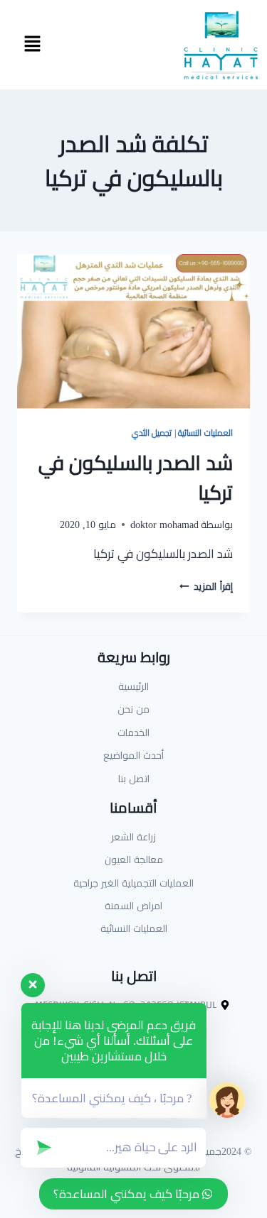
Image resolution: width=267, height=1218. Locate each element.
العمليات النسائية (205, 432)
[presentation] (133, 331)
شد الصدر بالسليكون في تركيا (135, 477)
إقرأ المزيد (206, 586)
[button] (32, 44)
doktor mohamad (164, 524)
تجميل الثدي (152, 432)
